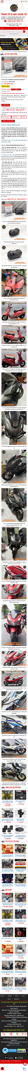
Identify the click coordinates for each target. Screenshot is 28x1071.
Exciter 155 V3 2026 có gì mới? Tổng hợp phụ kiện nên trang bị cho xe (20, 905)
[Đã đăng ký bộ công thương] (10, 1050)
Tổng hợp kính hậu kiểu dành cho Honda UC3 (7, 904)
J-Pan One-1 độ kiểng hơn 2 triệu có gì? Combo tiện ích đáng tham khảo (7, 871)
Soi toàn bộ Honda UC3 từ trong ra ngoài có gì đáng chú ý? (8, 972)
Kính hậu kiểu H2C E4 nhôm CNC (20, 955)
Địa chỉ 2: (3, 1017)
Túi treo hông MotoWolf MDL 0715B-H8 (7, 836)
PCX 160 (19, 89)
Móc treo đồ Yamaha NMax (20, 939)
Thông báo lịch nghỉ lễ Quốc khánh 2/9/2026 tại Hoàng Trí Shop (7, 856)
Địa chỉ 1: (4, 1006)
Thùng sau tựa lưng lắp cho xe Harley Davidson (20, 855)
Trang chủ (2, 51)
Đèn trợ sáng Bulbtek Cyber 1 (20, 801)
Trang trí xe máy (7, 154)
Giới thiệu (10, 996)
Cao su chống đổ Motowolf (10, 125)
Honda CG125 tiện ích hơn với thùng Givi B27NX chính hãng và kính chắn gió (20, 886)
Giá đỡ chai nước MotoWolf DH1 (20, 819)
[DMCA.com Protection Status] (21, 1050)
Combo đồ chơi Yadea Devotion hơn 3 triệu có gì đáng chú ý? (7, 989)
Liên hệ (9, 999)
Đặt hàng (6, 86)
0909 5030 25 (20, 110)
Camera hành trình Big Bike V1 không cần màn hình (7, 820)
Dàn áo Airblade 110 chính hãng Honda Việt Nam (20, 921)
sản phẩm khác (9, 51)
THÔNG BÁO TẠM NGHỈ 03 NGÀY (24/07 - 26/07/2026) (20, 871)
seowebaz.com (9, 1061)
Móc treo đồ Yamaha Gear (8, 938)
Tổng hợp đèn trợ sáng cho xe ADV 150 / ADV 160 (7, 802)
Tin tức (23, 996)
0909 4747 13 (10, 110)
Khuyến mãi (16, 999)
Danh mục (2, 2)
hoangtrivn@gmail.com (15, 1045)
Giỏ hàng (25, 1)
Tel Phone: (10, 1013)
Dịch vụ (16, 996)
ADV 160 (13, 89)
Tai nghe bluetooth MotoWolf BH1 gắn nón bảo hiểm (20, 837)
